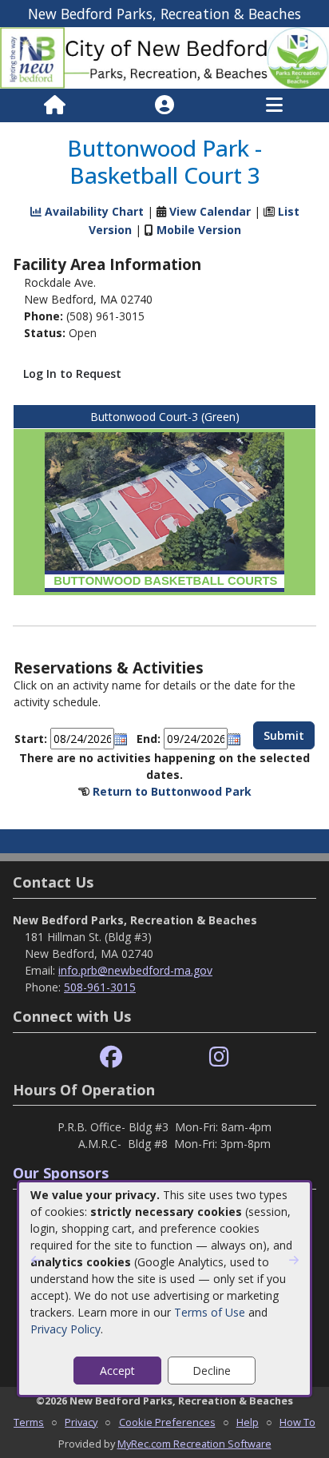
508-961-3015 (100, 987)
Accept (117, 1370)
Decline (211, 1370)
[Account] (164, 105)
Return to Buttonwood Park (172, 791)
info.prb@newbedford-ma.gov (135, 970)
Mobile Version (199, 229)
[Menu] (274, 105)
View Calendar (210, 211)
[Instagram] (219, 1057)
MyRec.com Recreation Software (194, 1443)
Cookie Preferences (167, 1422)
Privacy (81, 1422)
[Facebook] (111, 1057)
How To (297, 1422)
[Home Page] (54, 105)
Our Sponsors (61, 1172)
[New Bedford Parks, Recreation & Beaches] (164, 57)
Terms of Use (209, 1312)
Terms (29, 1422)
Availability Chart (93, 211)
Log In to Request (72, 373)
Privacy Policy (65, 1329)
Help (247, 1422)
